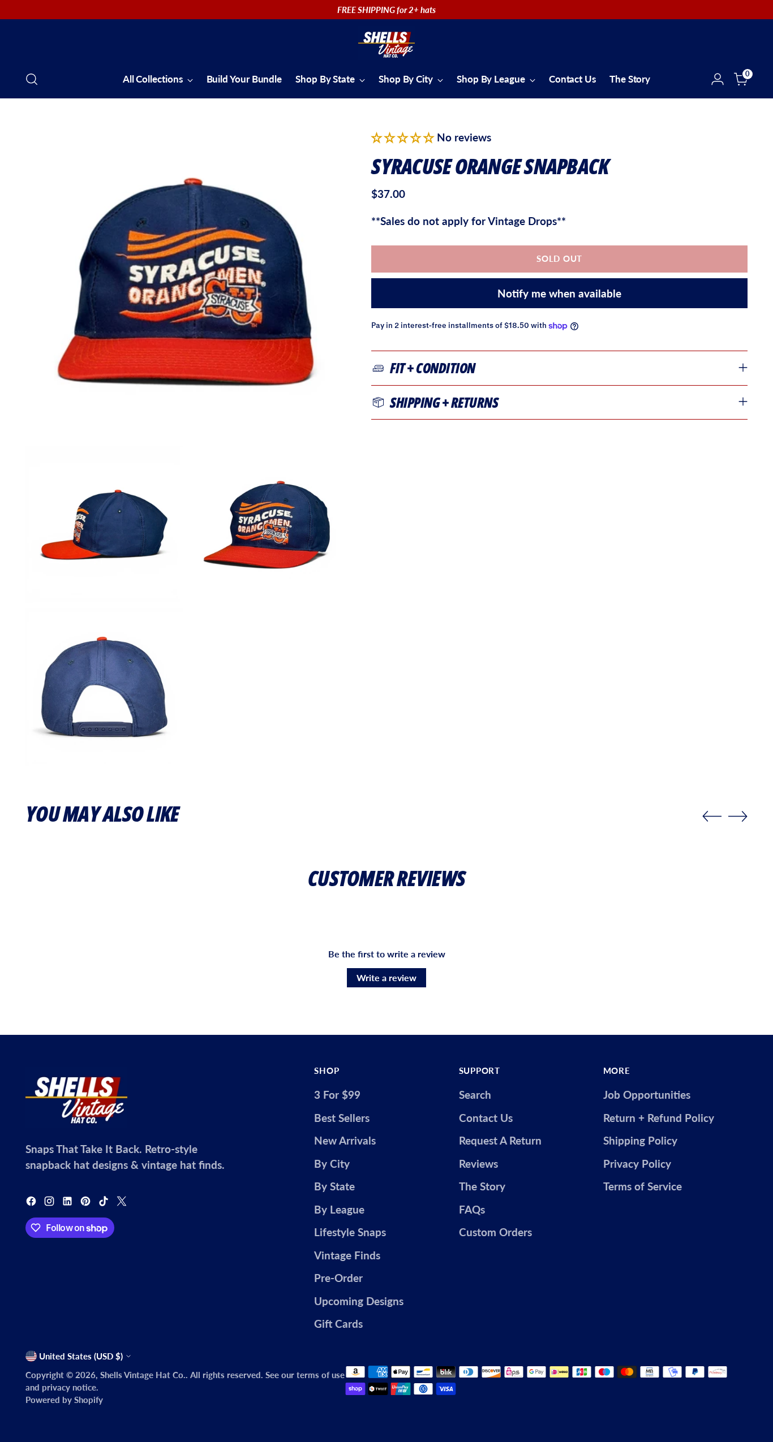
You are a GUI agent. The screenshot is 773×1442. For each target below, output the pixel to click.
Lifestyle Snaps (350, 1231)
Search (475, 1094)
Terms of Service (642, 1186)
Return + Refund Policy (658, 1117)
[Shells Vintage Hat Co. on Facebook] (32, 1203)
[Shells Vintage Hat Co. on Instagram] (50, 1203)
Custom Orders (495, 1231)
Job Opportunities (646, 1094)
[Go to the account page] (717, 79)
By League (339, 1209)
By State (334, 1186)
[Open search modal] (31, 79)
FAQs (472, 1209)
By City (332, 1163)
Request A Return (500, 1140)
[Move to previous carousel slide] (712, 816)
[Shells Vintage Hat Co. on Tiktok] (104, 1203)
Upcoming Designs (358, 1300)
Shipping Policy (640, 1140)
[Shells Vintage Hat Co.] (386, 43)
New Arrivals (345, 1140)
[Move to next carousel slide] (738, 816)
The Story (482, 1186)
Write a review (386, 977)
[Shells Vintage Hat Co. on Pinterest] (86, 1203)
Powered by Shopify (64, 1399)
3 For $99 (337, 1094)
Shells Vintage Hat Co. (143, 1375)
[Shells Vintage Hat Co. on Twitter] (123, 1203)
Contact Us (486, 1117)
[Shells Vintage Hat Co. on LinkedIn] (68, 1203)
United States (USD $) (81, 1356)
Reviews (478, 1163)
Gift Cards (338, 1323)
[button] (404, 137)
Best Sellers (342, 1117)
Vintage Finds (347, 1255)
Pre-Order (338, 1277)
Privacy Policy (637, 1163)
